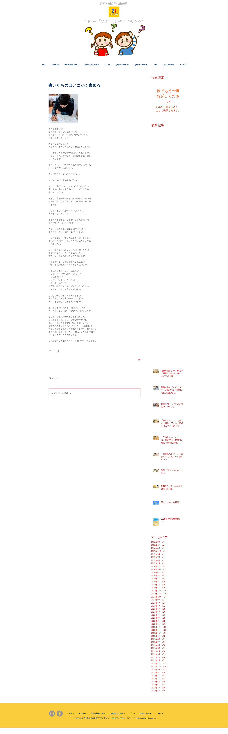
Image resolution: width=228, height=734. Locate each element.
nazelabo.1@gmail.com (148, 718)
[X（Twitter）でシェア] (57, 350)
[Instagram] (52, 714)
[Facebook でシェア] (50, 350)
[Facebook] (60, 714)
